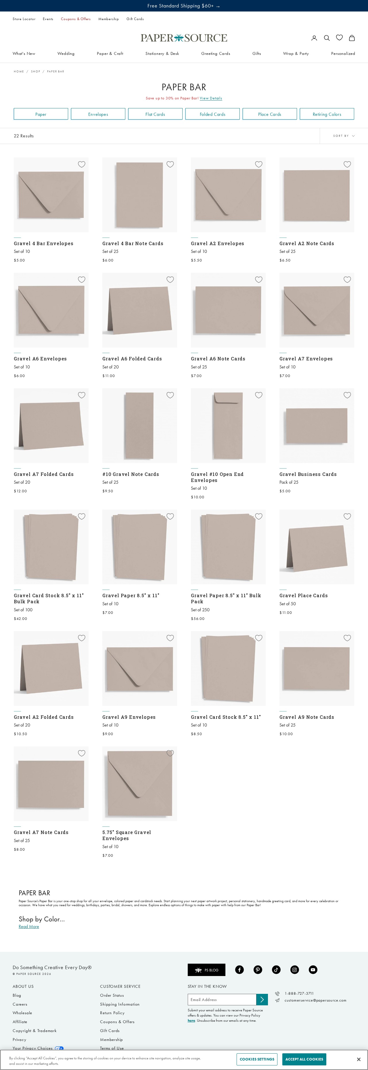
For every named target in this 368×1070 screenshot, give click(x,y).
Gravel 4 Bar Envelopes (44, 243)
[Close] (358, 1059)
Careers (20, 1004)
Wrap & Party (296, 53)
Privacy (19, 1039)
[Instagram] (294, 969)
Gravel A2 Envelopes (217, 243)
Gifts (256, 53)
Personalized (343, 53)
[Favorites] (339, 37)
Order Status (112, 995)
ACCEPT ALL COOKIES (304, 1059)
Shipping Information (120, 1004)
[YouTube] (313, 969)
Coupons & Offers (76, 19)
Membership (108, 19)
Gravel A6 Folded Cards (132, 359)
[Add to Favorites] (82, 164)
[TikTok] (276, 969)
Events (48, 19)
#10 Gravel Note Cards (130, 474)
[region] (184, 1060)
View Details (211, 98)
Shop (35, 71)
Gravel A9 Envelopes (129, 717)
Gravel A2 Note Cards (306, 243)
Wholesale (22, 1012)
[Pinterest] (258, 969)
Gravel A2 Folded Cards (44, 717)
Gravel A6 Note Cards (218, 359)
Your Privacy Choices (33, 1048)
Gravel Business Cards (308, 474)
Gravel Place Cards (303, 595)
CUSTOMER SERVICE (120, 986)
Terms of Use (112, 1048)
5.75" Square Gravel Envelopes (126, 835)
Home (19, 71)
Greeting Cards (215, 53)
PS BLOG (211, 970)
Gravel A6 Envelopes (40, 359)
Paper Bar (55, 71)
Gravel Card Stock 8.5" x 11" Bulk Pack (49, 598)
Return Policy (112, 1012)
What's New (24, 53)
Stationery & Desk (162, 53)
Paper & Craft (110, 53)
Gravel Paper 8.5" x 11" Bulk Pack (226, 598)
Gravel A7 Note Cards (41, 832)
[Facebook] (239, 969)
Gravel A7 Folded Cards (44, 474)
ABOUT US (23, 986)
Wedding (66, 53)
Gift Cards (135, 19)
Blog (17, 995)
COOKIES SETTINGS (257, 1059)
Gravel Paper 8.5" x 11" (130, 595)
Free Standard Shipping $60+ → (184, 6)
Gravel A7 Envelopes (306, 359)
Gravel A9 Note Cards (306, 717)
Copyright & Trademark (35, 1030)
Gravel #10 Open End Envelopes (217, 477)
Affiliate (20, 1021)
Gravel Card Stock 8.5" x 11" (226, 717)
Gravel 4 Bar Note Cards (132, 243)
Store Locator (24, 19)
